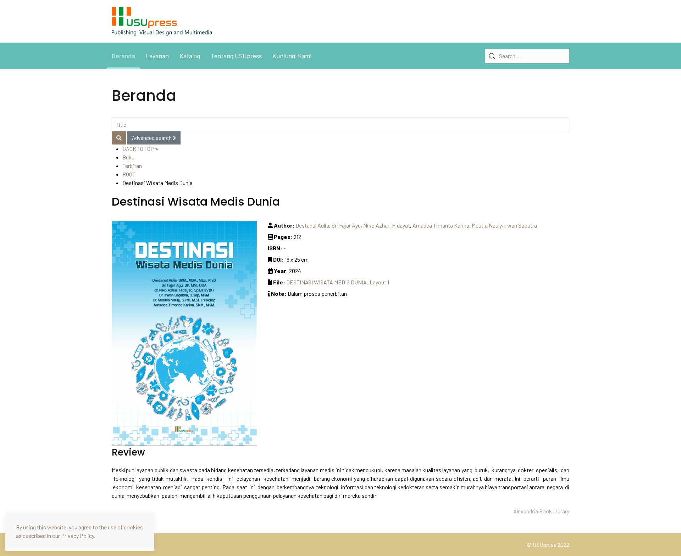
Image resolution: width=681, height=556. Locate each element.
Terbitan (132, 165)
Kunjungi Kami (291, 56)
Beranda (123, 56)
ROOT (128, 174)
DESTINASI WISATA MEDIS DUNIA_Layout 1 (337, 282)
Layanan (157, 56)
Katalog (189, 56)
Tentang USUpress (236, 56)
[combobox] (527, 56)
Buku (128, 157)
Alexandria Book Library (541, 511)
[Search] (119, 138)
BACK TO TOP (138, 148)
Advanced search (152, 138)
